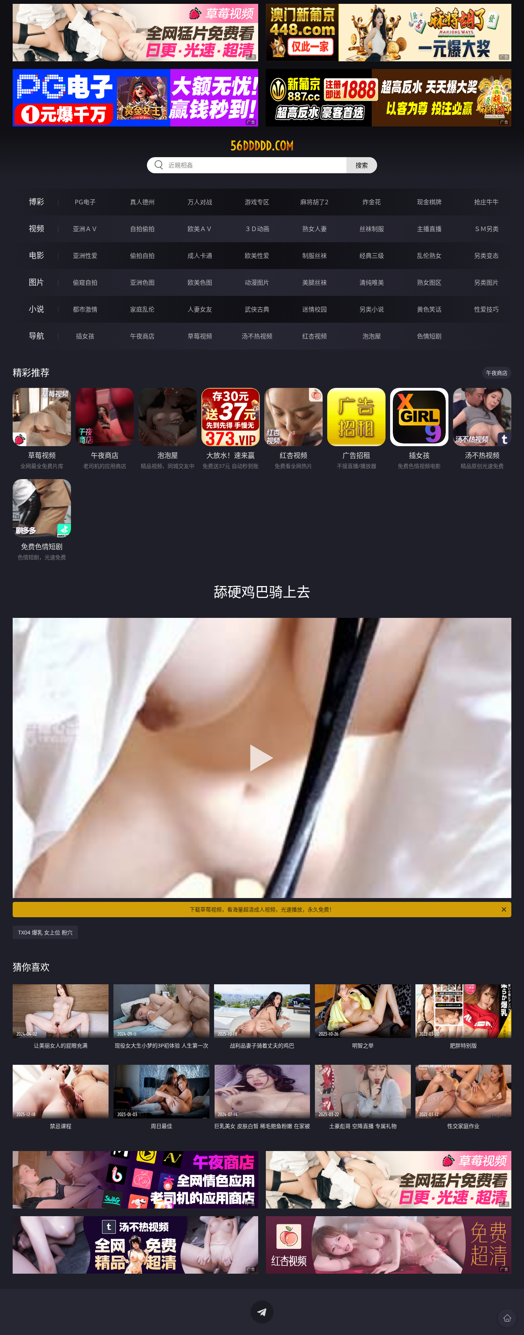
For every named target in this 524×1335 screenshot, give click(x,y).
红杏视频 (314, 336)
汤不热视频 (257, 336)
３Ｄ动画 (257, 229)
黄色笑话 (429, 309)
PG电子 (85, 202)
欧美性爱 (257, 255)
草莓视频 (200, 336)
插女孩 (85, 336)
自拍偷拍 (142, 229)
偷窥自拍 (85, 282)
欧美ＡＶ (200, 229)
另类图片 (486, 282)
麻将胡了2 (314, 202)
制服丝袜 (314, 255)
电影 (36, 255)
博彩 (36, 202)
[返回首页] (507, 1318)
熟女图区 (429, 282)
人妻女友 (200, 309)
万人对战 (200, 202)
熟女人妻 (314, 229)
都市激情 (85, 309)
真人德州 (142, 202)
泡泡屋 (372, 336)
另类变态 (486, 255)
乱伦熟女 (429, 255)
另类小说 (371, 309)
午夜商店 (142, 336)
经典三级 (371, 255)
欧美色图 (200, 282)
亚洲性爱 (85, 255)
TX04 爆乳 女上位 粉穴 (45, 932)
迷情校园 (314, 309)
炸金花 (372, 202)
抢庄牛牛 (486, 202)
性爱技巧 (486, 309)
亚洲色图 (142, 282)
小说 (36, 309)
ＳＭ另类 (486, 229)
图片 (36, 282)
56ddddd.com (262, 145)
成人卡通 (200, 255)
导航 (36, 336)
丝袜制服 (371, 229)
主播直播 (429, 229)
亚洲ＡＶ (85, 229)
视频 (36, 228)
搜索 (362, 165)
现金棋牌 (429, 202)
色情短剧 (429, 336)
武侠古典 (257, 309)
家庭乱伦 (142, 309)
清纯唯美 (371, 282)
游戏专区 (257, 202)
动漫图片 (257, 282)
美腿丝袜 (314, 282)
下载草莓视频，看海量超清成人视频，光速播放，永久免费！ (262, 909)
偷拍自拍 (142, 255)
